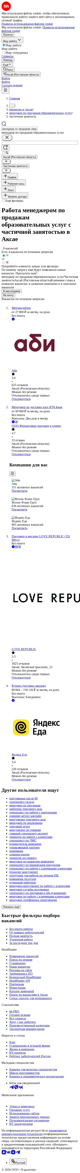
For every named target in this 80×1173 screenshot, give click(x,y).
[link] (8, 69)
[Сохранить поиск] (5, 148)
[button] (6, 78)
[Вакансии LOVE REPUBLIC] (44, 598)
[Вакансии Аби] (44, 345)
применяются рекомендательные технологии (34, 1132)
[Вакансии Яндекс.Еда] (44, 728)
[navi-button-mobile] (5, 90)
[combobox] (19, 129)
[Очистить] (7, 137)
